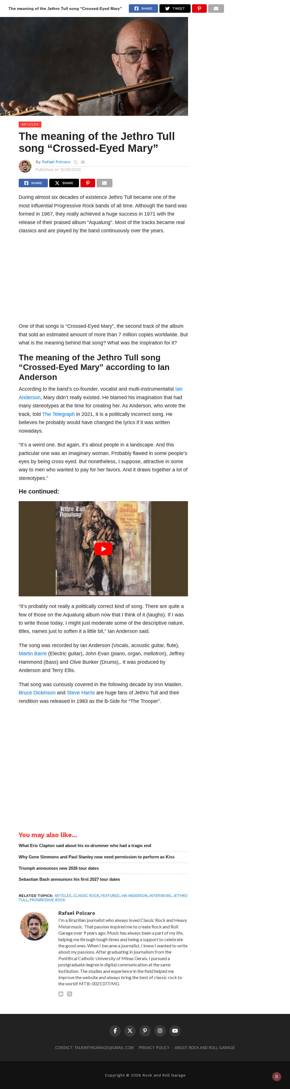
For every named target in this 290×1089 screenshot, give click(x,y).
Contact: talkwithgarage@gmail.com (94, 1048)
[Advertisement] (103, 280)
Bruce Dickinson (37, 692)
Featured (110, 896)
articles (62, 896)
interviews (160, 896)
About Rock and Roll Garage (205, 1048)
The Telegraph (58, 414)
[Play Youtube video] (103, 548)
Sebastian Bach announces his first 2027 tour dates (69, 879)
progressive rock (47, 900)
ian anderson (134, 896)
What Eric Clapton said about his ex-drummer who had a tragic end (85, 845)
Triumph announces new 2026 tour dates (59, 868)
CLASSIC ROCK (86, 896)
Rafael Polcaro (56, 161)
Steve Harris (81, 692)
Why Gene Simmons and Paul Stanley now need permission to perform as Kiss (96, 856)
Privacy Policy (154, 1048)
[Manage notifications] (276, 1076)
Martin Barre (33, 653)
